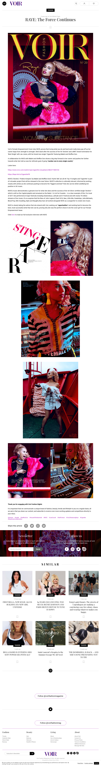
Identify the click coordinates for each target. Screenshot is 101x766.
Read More (80, 763)
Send (38, 549)
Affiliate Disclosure (80, 744)
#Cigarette (83, 517)
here (13, 215)
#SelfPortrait (61, 517)
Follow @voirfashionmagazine (50, 696)
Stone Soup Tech (54, 760)
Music (52, 736)
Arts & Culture (54, 740)
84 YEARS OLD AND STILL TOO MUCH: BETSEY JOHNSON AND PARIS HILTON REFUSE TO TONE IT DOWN (50, 606)
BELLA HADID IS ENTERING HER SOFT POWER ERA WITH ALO (17, 653)
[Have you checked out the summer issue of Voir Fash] (62, 683)
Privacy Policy (78, 740)
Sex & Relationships (56, 738)
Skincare (28, 740)
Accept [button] (96, 763)
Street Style (5, 740)
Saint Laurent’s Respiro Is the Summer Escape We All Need (50, 653)
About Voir (78, 736)
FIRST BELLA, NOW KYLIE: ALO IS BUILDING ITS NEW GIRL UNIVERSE (17, 604)
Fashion (50, 10)
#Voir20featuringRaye (72, 517)
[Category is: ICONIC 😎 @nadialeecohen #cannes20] (38, 683)
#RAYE (45, 517)
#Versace (10, 517)
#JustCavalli (52, 517)
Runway (4, 742)
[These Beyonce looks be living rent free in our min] (86, 683)
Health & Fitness (31, 742)
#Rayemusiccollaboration (15, 519)
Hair (27, 736)
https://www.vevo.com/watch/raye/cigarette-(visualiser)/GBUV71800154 (33, 170)
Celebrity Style (6, 738)
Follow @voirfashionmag (50, 723)
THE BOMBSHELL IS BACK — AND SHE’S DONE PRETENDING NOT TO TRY (83, 654)
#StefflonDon (24, 517)
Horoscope (53, 742)
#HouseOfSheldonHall (36, 517)
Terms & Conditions (80, 742)
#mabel (17, 517)
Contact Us (78, 738)
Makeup (28, 738)
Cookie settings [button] (88, 763)
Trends (4, 736)
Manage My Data (79, 745)
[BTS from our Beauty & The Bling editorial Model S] (14, 683)
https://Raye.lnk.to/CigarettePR (19, 174)
